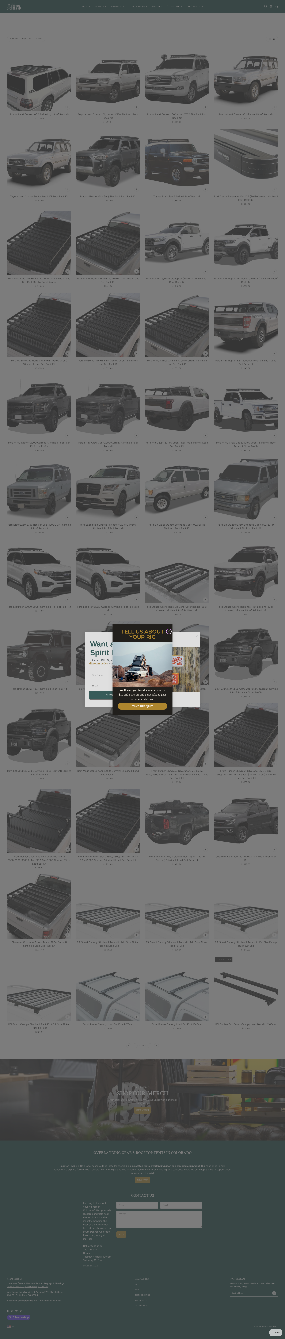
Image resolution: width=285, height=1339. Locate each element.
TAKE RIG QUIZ (142, 706)
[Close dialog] (169, 631)
